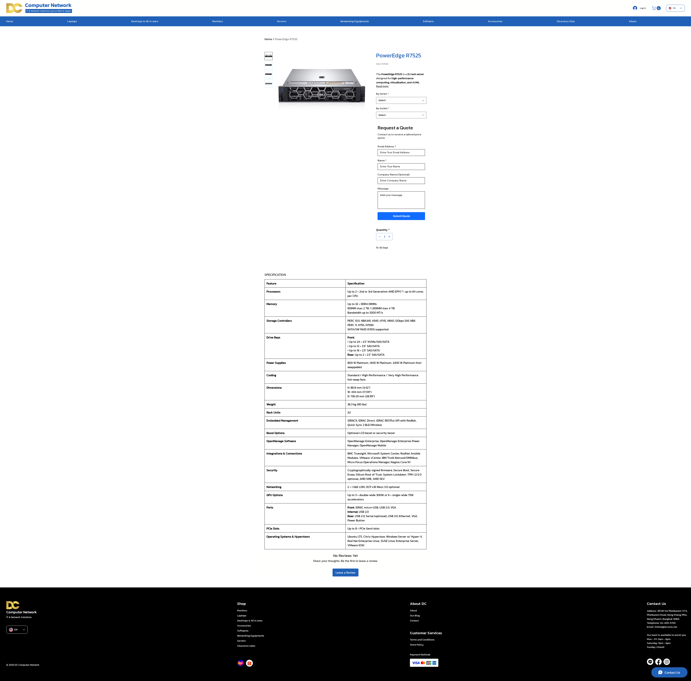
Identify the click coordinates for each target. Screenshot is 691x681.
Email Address (386, 146)
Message (383, 188)
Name (381, 160)
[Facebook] (658, 662)
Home (268, 39)
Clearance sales (246, 646)
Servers (241, 641)
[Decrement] (379, 236)
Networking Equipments (250, 636)
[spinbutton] (384, 236)
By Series (382, 94)
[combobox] (401, 100)
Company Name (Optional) (394, 174)
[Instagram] (666, 662)
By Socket (382, 108)
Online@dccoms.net (665, 627)
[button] (657, 8)
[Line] (650, 662)
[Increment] (389, 236)
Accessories (244, 626)
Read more (382, 86)
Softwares (243, 631)
